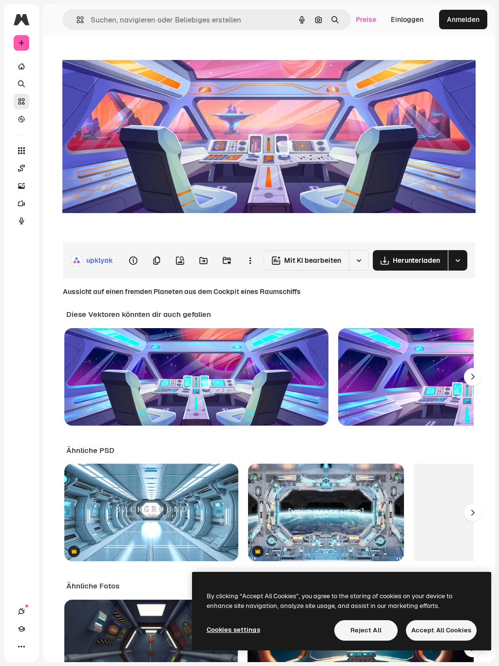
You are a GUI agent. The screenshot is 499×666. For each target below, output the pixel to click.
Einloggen (407, 19)
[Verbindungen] (21, 611)
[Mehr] (21, 646)
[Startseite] (21, 66)
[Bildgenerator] (21, 186)
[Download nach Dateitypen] (457, 260)
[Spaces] (21, 168)
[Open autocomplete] (76, 19)
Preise (366, 19)
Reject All (366, 630)
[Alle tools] (21, 150)
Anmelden (463, 19)
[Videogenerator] (21, 203)
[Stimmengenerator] (21, 221)
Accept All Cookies (441, 630)
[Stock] (21, 101)
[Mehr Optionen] (250, 260)
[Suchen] (21, 84)
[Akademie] (21, 629)
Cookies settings (233, 630)
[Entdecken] (21, 119)
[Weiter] (472, 377)
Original (124, 57)
